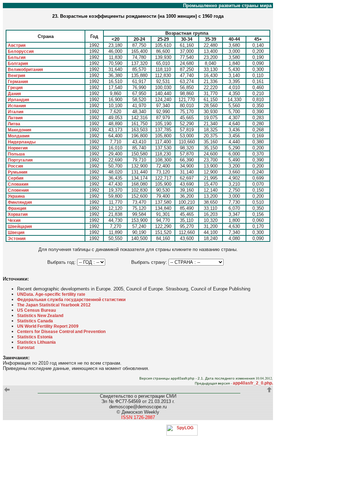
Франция (17, 208)
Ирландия (18, 99)
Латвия (15, 117)
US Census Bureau (36, 310)
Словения (18, 190)
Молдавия (19, 135)
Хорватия (18, 214)
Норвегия (18, 148)
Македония (19, 129)
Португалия (20, 160)
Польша (16, 154)
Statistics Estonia (35, 336)
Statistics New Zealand (40, 315)
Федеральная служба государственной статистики (71, 299)
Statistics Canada (35, 320)
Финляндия (20, 202)
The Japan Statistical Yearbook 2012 (54, 305)
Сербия (15, 178)
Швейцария (20, 226)
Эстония (17, 238)
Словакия (18, 184)
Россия (15, 166)
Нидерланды (22, 142)
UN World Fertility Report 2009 (48, 326)
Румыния (17, 172)
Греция (15, 87)
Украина (16, 196)
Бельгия (17, 57)
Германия (18, 81)
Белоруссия (21, 51)
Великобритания (25, 69)
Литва (14, 123)
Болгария (18, 63)
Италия (15, 111)
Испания (17, 105)
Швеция (16, 232)
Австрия (17, 45)
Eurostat (25, 347)
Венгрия (16, 75)
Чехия (14, 220)
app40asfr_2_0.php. (253, 383)
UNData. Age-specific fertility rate (51, 294)
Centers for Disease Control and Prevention (61, 331)
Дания (14, 93)
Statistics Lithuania (36, 342)
